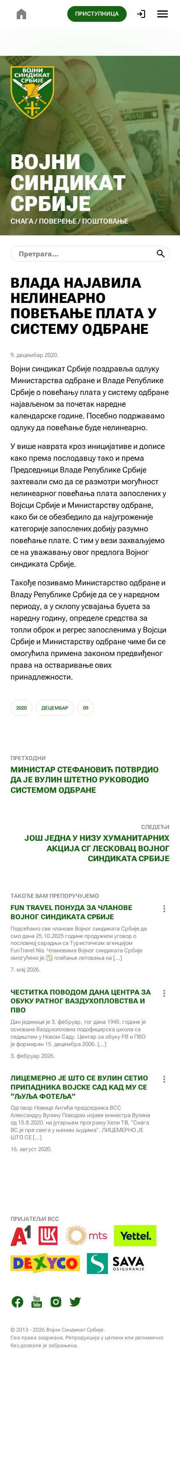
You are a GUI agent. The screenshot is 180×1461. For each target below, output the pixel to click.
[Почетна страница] (21, 14)
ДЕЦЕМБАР (55, 708)
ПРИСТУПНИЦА (97, 13)
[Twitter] (75, 1303)
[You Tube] (37, 1303)
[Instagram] (56, 1303)
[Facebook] (17, 1303)
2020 (21, 708)
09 (85, 708)
